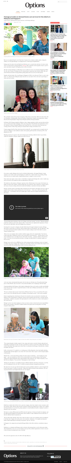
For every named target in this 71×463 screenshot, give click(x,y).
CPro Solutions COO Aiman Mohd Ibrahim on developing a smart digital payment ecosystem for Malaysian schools (58, 54)
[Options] (35, 5)
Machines (43, 11)
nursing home (9, 443)
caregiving (14, 442)
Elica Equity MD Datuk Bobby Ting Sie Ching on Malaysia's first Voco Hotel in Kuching (58, 72)
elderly (5, 443)
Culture (33, 11)
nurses (27, 442)
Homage (24, 65)
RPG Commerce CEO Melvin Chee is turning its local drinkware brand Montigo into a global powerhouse (58, 87)
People (17, 11)
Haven (48, 11)
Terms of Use (65, 461)
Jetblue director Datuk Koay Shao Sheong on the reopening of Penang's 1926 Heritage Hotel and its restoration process (58, 36)
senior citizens (19, 442)
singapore (37, 442)
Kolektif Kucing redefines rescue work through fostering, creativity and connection (58, 104)
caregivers (31, 442)
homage (5, 442)
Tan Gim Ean (10, 22)
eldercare (24, 442)
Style (28, 11)
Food (38, 11)
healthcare (15, 443)
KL (34, 442)
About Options (56, 461)
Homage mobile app (42, 442)
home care (9, 442)
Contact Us (60, 461)
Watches (23, 11)
